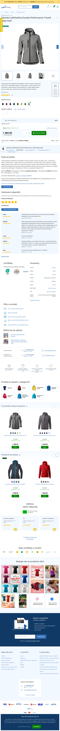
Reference (22, 658)
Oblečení (7, 12)
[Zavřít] (58, 1)
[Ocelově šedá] (25, 104)
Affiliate (22, 664)
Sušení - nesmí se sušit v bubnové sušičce (17, 316)
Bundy (12, 12)
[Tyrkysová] (14, 482)
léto (51, 288)
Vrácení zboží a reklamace (7, 662)
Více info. (50, 195)
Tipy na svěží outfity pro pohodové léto (49, 673)
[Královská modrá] (10, 104)
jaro (49, 288)
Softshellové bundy (20, 12)
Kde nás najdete (31, 695)
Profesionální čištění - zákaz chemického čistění (18, 324)
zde (29, 726)
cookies (34, 721)
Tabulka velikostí (21, 109)
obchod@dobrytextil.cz (50, 350)
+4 (49, 433)
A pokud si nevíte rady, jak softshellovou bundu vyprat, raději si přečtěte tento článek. (22, 183)
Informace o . (30, 641)
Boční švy (49, 291)
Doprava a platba (5, 660)
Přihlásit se (41, 636)
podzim (54, 288)
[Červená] (6, 104)
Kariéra (22, 667)
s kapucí (54, 284)
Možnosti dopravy (53, 128)
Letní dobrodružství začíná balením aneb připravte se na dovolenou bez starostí (48, 669)
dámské (54, 274)
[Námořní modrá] (14, 104)
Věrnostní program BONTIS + (8, 669)
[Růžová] (12, 482)
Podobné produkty (11, 151)
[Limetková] (21, 104)
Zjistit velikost (7, 186)
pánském (18, 175)
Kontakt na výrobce (35, 300)
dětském (24, 175)
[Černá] (2, 104)
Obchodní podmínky (6, 658)
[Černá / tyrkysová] (19, 482)
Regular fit (53, 291)
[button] (57, 47)
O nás (21, 656)
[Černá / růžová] (16, 482)
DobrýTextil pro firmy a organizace (28, 660)
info (15, 120)
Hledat (36, 7)
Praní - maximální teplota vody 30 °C (16, 308)
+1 (19, 433)
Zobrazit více (4, 92)
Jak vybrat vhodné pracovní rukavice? (49, 656)
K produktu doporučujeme (44, 150)
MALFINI (54, 267)
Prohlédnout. (51, 1)
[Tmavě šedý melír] (29, 104)
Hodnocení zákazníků (30, 150)
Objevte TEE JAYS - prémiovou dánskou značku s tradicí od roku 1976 (19, 341)
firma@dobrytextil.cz (50, 355)
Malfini (54, 271)
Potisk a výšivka (5, 664)
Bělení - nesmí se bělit (12, 312)
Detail (15, 447)
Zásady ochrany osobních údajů (9, 667)
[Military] (17, 104)
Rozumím (36, 726)
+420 (29, 349)
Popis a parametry (10, 150)
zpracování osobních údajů (33, 641)
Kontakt (3, 656)
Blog (21, 662)
